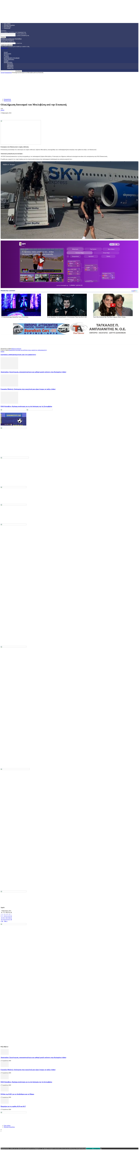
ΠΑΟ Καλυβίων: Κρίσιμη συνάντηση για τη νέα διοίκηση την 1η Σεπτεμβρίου (26, 406)
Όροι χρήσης (7, 23)
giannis (2, 110)
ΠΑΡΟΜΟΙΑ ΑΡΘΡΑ (6, 354)
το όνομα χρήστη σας (21, 33)
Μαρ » (6, 921)
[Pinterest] (15, 115)
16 (3, 917)
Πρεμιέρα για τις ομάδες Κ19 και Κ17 (13, 1106)
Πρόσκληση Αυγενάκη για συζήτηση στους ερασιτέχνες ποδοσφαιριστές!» (28, 350)
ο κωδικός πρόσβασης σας (22, 35)
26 (8, 919)
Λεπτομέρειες (96, 1148)
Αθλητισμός (10, 65)
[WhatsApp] (20, 115)
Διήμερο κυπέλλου (16, 348)
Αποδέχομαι (89, 1148)
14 (11, 916)
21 (11, 917)
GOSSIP (6, 61)
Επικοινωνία (7, 28)
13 (9, 916)
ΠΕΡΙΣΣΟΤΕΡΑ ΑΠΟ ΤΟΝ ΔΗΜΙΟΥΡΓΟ (24, 354)
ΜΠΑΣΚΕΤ (10, 66)
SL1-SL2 (6, 55)
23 (3, 919)
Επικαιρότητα (8, 72)
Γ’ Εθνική (6, 56)
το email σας (19, 43)
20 (9, 917)
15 (1, 917)
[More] (26, 115)
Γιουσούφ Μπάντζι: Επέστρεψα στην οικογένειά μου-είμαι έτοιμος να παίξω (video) (28, 389)
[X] (9, 115)
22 (1, 919)
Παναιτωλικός (7, 53)
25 (6, 919)
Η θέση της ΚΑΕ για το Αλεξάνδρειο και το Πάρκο (17, 1094)
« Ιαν (2, 921)
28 (11, 919)
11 (6, 916)
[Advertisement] (69, 86)
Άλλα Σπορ (10, 63)
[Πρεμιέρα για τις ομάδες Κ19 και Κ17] (5, 1103)
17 (4, 917)
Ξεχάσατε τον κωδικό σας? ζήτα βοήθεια (11, 38)
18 (6, 917)
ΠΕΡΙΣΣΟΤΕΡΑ (8, 62)
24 (4, 919)
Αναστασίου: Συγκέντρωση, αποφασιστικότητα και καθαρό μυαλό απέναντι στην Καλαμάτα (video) (33, 372)
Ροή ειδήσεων (7, 26)
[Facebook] (3, 115)
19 (8, 917)
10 (4, 916)
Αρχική (6, 52)
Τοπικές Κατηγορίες (9, 59)
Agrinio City (10, 68)
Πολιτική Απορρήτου (9, 25)
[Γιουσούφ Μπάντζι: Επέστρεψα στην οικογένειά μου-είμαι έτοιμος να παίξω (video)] (9, 386)
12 (8, 916)
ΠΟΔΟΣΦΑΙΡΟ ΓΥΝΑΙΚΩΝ (11, 58)
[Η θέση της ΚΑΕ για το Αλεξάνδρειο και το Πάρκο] (5, 1091)
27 (9, 919)
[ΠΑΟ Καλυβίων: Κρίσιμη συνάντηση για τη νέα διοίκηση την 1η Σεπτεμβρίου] (9, 403)
